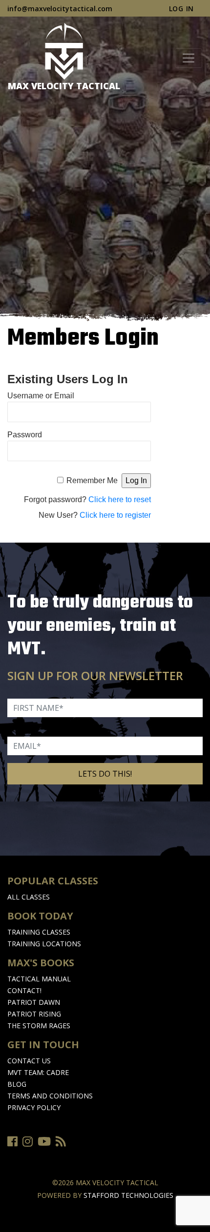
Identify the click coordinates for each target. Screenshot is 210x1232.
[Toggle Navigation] (188, 58)
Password (24, 434)
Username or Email (40, 395)
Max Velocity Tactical (64, 86)
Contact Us (29, 1060)
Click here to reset (119, 499)
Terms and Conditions (50, 1095)
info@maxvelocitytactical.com (59, 8)
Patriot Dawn (33, 1002)
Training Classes (38, 932)
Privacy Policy (34, 1107)
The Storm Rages (38, 1025)
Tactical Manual (39, 978)
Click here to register (115, 515)
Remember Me (92, 480)
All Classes (28, 896)
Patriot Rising (34, 1013)
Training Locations (44, 943)
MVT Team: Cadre (38, 1072)
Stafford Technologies (128, 1195)
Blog (16, 1084)
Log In (181, 8)
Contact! (24, 990)
